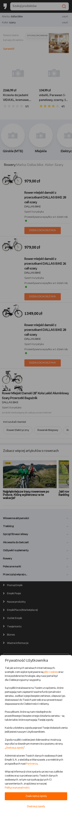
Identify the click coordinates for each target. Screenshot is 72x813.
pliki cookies (51, 672)
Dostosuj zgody (15, 748)
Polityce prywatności (17, 787)
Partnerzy (32, 764)
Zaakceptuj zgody (36, 796)
